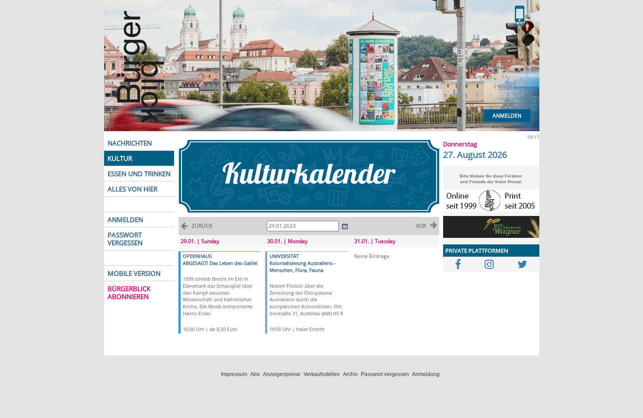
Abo (255, 374)
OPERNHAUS (197, 256)
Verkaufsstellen (322, 374)
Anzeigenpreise (282, 374)
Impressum (234, 374)
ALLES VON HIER (132, 189)
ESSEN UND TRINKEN (139, 173)
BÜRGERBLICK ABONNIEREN (129, 292)
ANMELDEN (125, 219)
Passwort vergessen (385, 374)
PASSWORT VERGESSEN (125, 238)
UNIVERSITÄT (284, 256)
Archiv (350, 374)
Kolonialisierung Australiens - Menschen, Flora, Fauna (302, 266)
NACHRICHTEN (130, 143)
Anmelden (507, 115)
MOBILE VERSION (134, 273)
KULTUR (120, 158)
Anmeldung (426, 374)
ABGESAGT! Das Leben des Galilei (220, 263)
